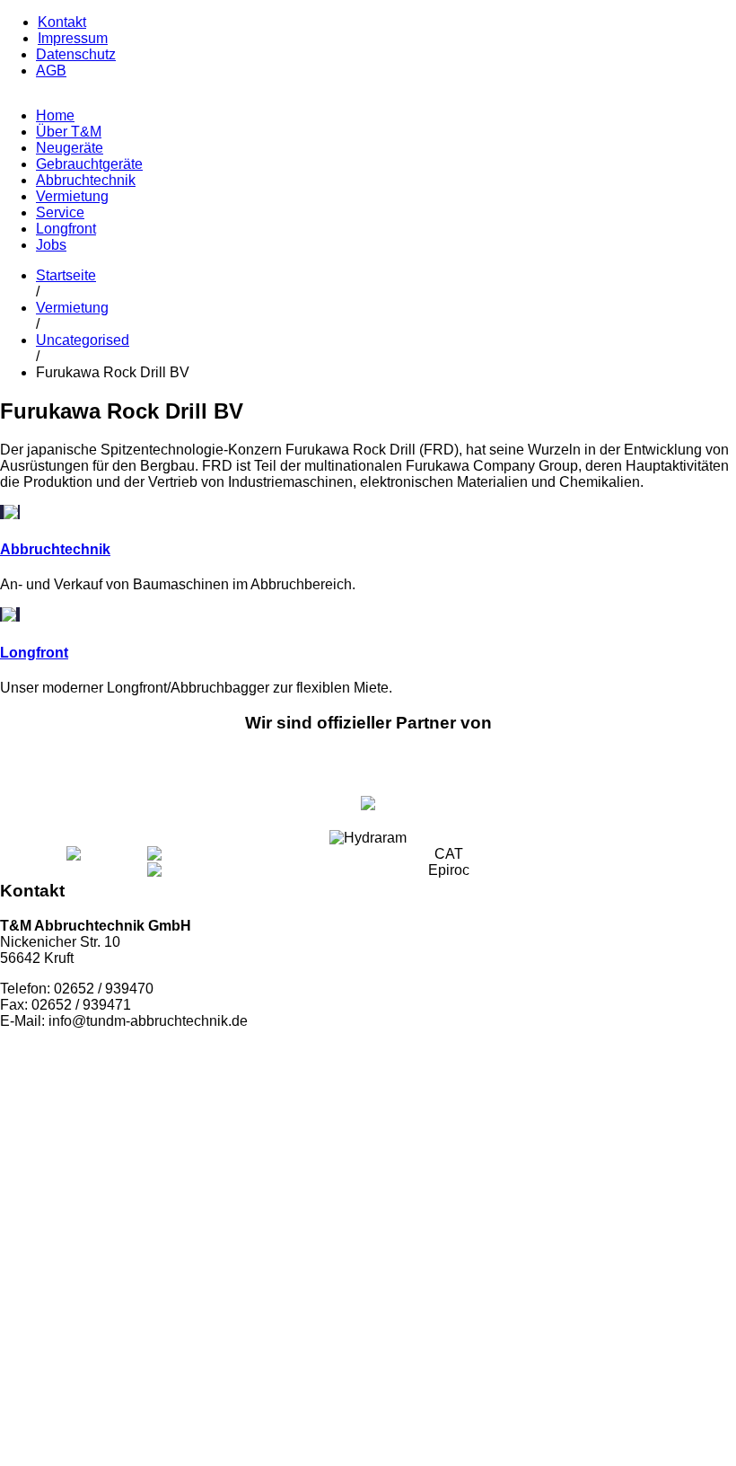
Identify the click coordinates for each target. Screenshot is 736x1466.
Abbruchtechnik (86, 180)
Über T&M (68, 131)
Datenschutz (76, 54)
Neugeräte (69, 147)
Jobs (51, 244)
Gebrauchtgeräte (89, 164)
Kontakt (62, 22)
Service (60, 212)
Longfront (66, 228)
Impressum (73, 38)
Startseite (66, 275)
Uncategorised (82, 340)
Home (55, 115)
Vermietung (72, 196)
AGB (51, 70)
